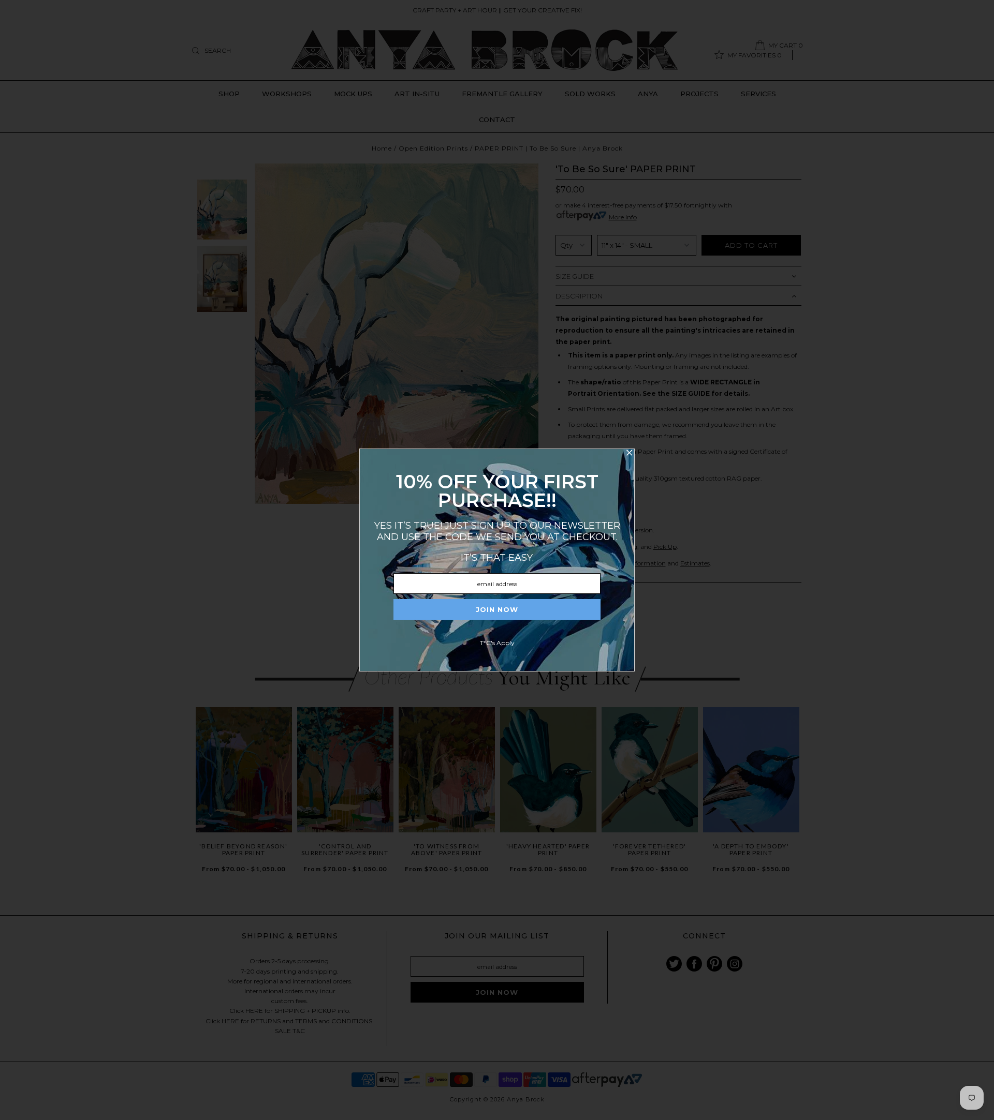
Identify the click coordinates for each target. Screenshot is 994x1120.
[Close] (629, 454)
